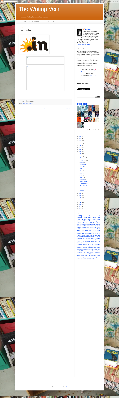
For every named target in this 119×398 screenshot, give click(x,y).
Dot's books (83, 104)
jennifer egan (83, 258)
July (81, 168)
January (82, 190)
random (90, 239)
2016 (80, 156)
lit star (85, 246)
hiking (92, 255)
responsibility (80, 253)
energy (95, 249)
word (92, 229)
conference (97, 243)
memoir (94, 219)
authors (88, 236)
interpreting (90, 227)
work (99, 217)
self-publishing (80, 257)
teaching (79, 233)
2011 (80, 202)
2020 (80, 147)
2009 (80, 206)
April (81, 175)
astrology (98, 250)
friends (79, 221)
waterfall (88, 258)
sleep (78, 230)
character (79, 225)
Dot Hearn (88, 29)
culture (95, 244)
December (83, 158)
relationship (79, 247)
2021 (80, 145)
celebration (88, 233)
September (83, 164)
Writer (98, 230)
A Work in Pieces (84, 181)
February (82, 179)
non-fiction (79, 241)
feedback (92, 252)
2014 (80, 195)
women (91, 244)
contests (98, 238)
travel (89, 219)
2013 (80, 197)
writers (84, 225)
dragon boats (92, 230)
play (87, 249)
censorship (79, 252)
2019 (80, 149)
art (99, 221)
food (83, 233)
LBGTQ (81, 250)
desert (91, 246)
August (82, 166)
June (81, 171)
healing (98, 236)
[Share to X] (29, 101)
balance (84, 227)
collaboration (84, 230)
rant (99, 253)
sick (82, 244)
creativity (79, 217)
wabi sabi (86, 257)
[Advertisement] (97, 290)
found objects (80, 246)
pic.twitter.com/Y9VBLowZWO (88, 71)
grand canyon (80, 239)
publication (80, 229)
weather (88, 241)
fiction (93, 224)
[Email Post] (22, 101)
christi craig (95, 253)
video (84, 229)
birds (86, 255)
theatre (79, 219)
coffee (89, 255)
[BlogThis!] (27, 101)
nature (94, 227)
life (99, 232)
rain (95, 250)
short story (83, 236)
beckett (92, 258)
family (98, 244)
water (98, 222)
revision (28, 103)
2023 (80, 140)
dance (98, 225)
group (91, 247)
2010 (80, 204)
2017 (80, 154)
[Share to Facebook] (31, 101)
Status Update (83, 188)
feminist (78, 258)
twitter (99, 257)
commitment (91, 243)
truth (89, 247)
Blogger (66, 386)
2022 (80, 143)
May (81, 173)
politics (98, 227)
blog (89, 246)
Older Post (68, 109)
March (82, 177)
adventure (94, 239)
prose (90, 249)
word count (87, 217)
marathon (79, 238)
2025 (80, 136)
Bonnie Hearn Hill (87, 235)
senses (85, 253)
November (83, 160)
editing (24, 103)
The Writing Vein (39, 9)
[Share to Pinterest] (33, 101)
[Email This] (26, 101)
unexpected (86, 244)
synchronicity (97, 255)
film (97, 232)
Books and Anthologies (48, 22)
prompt (84, 219)
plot (99, 233)
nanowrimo (88, 216)
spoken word (94, 241)
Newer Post (22, 109)
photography (83, 249)
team (94, 246)
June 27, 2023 (93, 75)
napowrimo (93, 236)
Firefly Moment (83, 183)
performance (81, 224)
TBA (82, 243)
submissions (88, 224)
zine (91, 257)
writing (31, 103)
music (79, 222)
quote (84, 241)
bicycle (82, 255)
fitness (78, 232)
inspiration (93, 225)
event (99, 239)
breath (85, 243)
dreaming (88, 252)
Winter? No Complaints (86, 186)
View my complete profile (83, 44)
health (92, 233)
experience (92, 232)
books (98, 229)
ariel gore (85, 221)
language (96, 247)
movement (85, 250)
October (82, 162)
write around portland (89, 238)
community (97, 216)
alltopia (78, 255)
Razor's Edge (93, 221)
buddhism (98, 246)
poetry (94, 217)
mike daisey (97, 252)
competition (85, 232)
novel (98, 219)
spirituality (85, 247)
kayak (96, 233)
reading (89, 229)
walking (92, 222)
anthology (95, 257)
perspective (91, 250)
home (86, 239)
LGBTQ (89, 253)
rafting (99, 249)
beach (88, 225)
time (96, 229)
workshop (97, 224)
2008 (80, 208)
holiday (79, 244)
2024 (80, 138)
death (84, 252)
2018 (80, 151)
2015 (80, 193)
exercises (79, 227)
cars (92, 249)
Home (19, 22)
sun (78, 250)
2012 (80, 200)
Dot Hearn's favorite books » (93, 129)
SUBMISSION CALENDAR (31, 22)
